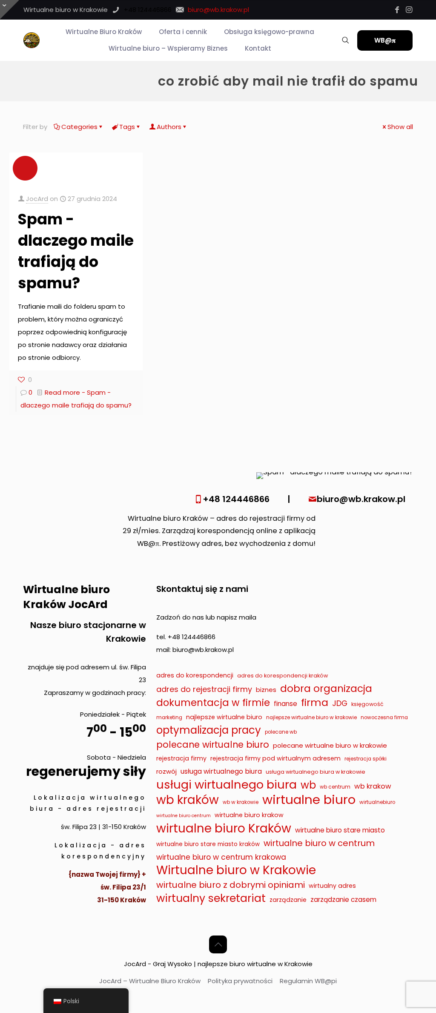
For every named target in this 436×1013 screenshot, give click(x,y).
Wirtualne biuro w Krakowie (236, 870)
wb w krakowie (240, 802)
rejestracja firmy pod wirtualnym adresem (275, 758)
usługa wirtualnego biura (221, 771)
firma (314, 702)
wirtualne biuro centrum (183, 815)
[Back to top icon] (218, 944)
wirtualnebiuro (377, 802)
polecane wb (281, 732)
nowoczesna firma (384, 717)
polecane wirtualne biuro (212, 744)
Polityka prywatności (240, 980)
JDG (339, 703)
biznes (266, 689)
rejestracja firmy (181, 758)
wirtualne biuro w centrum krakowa (221, 857)
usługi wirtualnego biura (226, 784)
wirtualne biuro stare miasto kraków (208, 844)
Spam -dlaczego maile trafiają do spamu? (76, 251)
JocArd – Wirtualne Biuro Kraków (150, 980)
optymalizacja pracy (208, 730)
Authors (169, 126)
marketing (169, 717)
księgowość (367, 704)
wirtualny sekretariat (211, 898)
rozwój (166, 771)
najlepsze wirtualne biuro (224, 717)
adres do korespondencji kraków (282, 675)
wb (308, 785)
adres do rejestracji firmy (204, 689)
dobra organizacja (326, 688)
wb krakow (372, 786)
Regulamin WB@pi (308, 980)
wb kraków (187, 800)
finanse (285, 703)
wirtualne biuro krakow (249, 815)
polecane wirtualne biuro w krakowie (330, 745)
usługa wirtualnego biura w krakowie (315, 771)
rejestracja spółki (365, 758)
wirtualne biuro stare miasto (340, 830)
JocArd (37, 198)
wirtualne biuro (309, 799)
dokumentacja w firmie (213, 702)
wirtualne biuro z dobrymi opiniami (230, 885)
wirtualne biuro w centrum (319, 843)
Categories (79, 126)
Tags (127, 126)
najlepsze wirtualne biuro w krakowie (311, 717)
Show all (400, 126)
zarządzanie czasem (343, 899)
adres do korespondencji (194, 675)
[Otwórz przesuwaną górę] (9, 9)
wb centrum (335, 786)
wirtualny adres (332, 885)
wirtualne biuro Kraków (223, 828)
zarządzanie (288, 899)
